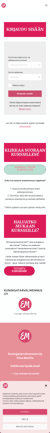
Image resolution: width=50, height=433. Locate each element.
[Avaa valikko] (46, 5)
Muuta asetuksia (25, 426)
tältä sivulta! (25, 126)
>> (25, 373)
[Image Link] (25, 304)
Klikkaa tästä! (25, 109)
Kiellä (25, 419)
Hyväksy (25, 412)
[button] (46, 385)
